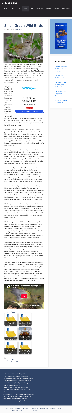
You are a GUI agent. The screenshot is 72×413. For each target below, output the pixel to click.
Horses (56, 8)
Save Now (29, 108)
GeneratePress (17, 410)
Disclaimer (53, 408)
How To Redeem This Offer (29, 111)
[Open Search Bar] (69, 14)
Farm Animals (66, 8)
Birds (25, 8)
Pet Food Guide (9, 2)
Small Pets (40, 8)
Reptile (48, 8)
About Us (35, 408)
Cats (19, 8)
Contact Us (61, 408)
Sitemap (35, 410)
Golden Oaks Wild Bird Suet (14, 362)
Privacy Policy (44, 408)
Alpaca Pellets (10, 360)
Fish (32, 8)
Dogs (12, 8)
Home (5, 8)
